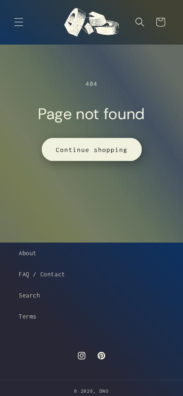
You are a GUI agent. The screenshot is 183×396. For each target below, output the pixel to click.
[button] (18, 22)
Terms (28, 316)
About (28, 253)
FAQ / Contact (42, 274)
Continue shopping (92, 149)
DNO (104, 391)
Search (29, 295)
